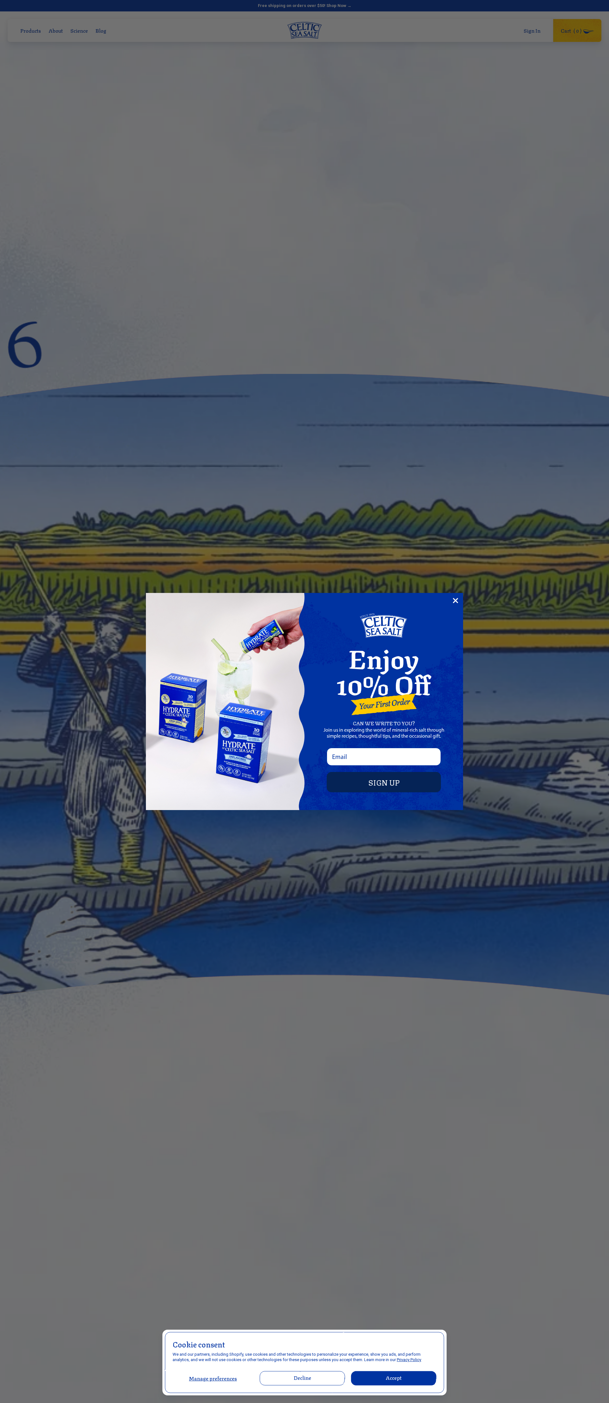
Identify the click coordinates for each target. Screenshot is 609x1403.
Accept (394, 1377)
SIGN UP (384, 782)
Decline (302, 1377)
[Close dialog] (455, 600)
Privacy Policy (409, 1359)
